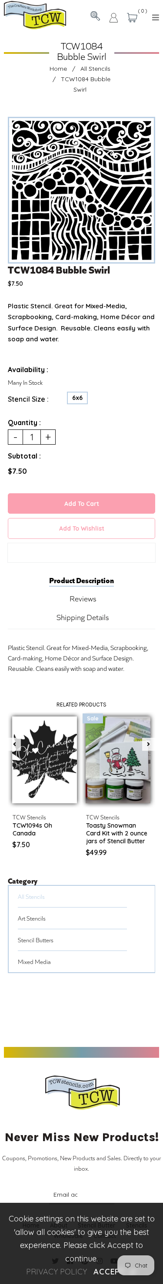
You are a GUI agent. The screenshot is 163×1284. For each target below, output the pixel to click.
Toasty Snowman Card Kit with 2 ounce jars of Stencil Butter (116, 833)
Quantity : (24, 422)
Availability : (28, 369)
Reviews (83, 598)
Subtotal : (24, 456)
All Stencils (95, 69)
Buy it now (81, 553)
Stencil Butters (35, 940)
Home (58, 69)
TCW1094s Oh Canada (32, 829)
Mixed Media (34, 961)
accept (115, 1272)
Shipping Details (83, 617)
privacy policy (56, 1272)
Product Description (81, 579)
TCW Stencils (29, 817)
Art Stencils (32, 918)
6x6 (77, 398)
